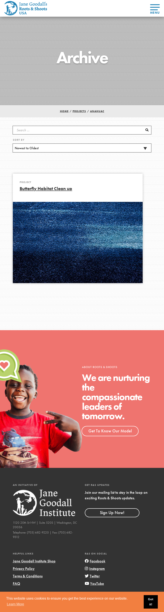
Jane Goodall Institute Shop (34, 561)
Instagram (97, 568)
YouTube (97, 583)
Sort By (19, 140)
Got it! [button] (150, 601)
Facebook (97, 561)
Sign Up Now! (112, 512)
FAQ (16, 583)
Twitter (95, 576)
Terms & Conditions (27, 576)
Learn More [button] (15, 604)
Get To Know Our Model (110, 431)
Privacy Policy (24, 568)
